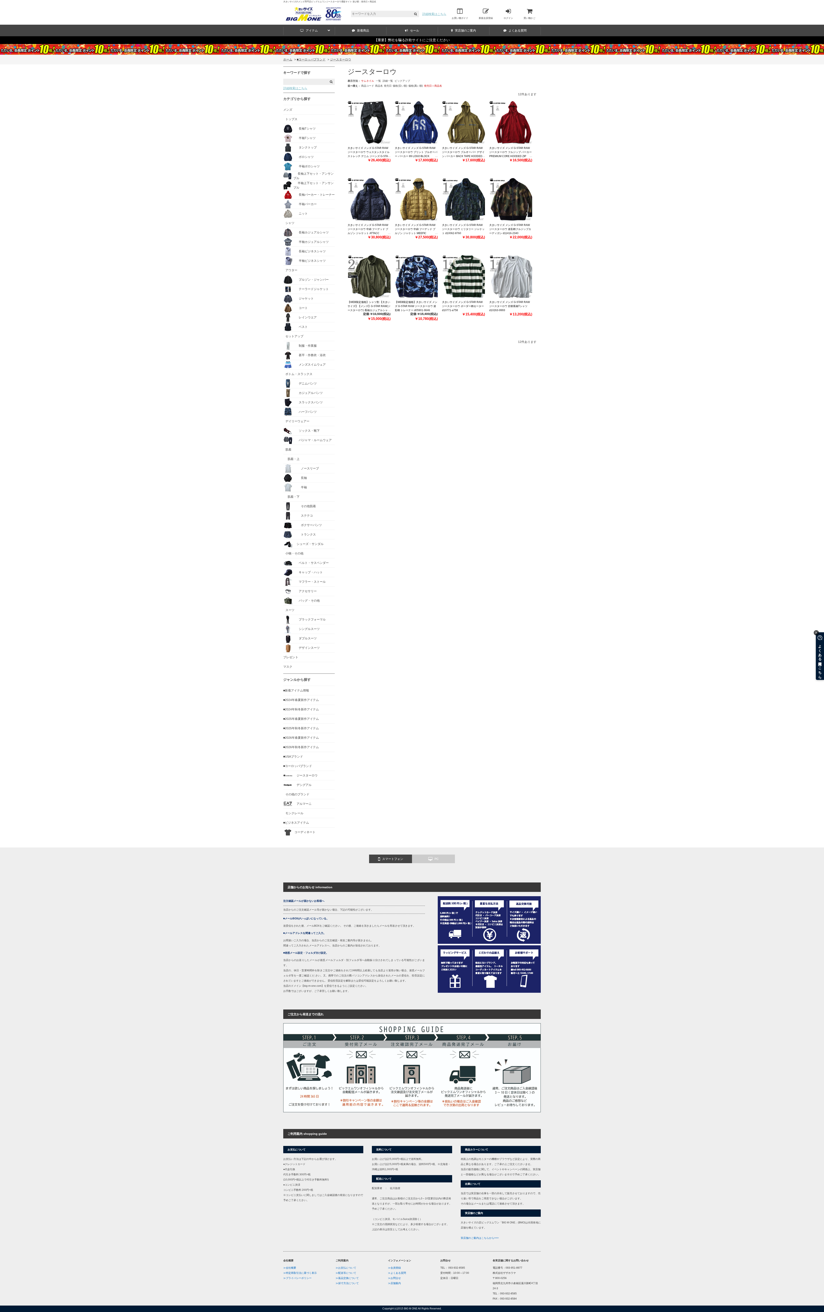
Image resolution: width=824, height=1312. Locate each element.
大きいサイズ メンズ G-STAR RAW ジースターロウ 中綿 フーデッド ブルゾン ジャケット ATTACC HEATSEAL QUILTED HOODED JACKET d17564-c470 (368, 233)
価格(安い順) (400, 85)
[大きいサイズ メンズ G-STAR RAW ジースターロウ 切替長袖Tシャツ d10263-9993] (510, 276)
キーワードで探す (297, 72)
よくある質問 (518, 30)
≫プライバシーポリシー (297, 1278)
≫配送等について (346, 1272)
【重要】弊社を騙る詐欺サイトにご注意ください (412, 40)
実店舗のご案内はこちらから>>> (480, 1237)
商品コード (367, 85)
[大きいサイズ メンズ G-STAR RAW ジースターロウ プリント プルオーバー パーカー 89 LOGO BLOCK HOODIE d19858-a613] (416, 122)
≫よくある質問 (397, 1272)
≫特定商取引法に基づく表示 (300, 1272)
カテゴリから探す (297, 99)
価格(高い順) (415, 85)
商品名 (379, 85)
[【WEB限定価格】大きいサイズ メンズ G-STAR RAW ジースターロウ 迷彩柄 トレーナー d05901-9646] (416, 276)
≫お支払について (346, 1267)
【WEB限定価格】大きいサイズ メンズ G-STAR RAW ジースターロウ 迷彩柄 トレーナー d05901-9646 (416, 306)
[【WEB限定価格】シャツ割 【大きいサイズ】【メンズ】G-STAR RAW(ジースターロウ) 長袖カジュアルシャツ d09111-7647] (369, 276)
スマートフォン (392, 859)
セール (414, 30)
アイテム (312, 30)
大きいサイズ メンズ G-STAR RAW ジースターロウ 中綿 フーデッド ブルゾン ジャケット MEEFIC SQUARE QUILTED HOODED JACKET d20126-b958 (415, 233)
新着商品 (363, 30)
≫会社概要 (289, 1267)
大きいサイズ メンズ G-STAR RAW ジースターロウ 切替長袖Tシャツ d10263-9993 (509, 306)
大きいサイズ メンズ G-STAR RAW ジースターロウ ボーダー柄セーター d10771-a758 (463, 306)
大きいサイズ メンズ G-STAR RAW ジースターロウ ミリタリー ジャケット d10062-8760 (463, 229)
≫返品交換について (347, 1278)
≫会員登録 (394, 1267)
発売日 (388, 85)
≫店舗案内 (394, 1283)
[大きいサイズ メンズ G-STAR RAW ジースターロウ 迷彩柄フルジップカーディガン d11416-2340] (510, 199)
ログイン (508, 18)
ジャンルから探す (297, 679)
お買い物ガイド (460, 18)
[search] (415, 14)
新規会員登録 (486, 18)
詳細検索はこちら (434, 14)
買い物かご (529, 18)
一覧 (378, 80)
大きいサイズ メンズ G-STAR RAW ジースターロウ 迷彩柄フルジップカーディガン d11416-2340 (510, 229)
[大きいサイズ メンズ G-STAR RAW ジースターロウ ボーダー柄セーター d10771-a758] (463, 276)
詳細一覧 (388, 80)
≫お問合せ (394, 1278)
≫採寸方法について (347, 1283)
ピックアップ (402, 80)
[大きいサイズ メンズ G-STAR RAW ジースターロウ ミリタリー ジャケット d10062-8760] (463, 199)
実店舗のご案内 (465, 30)
